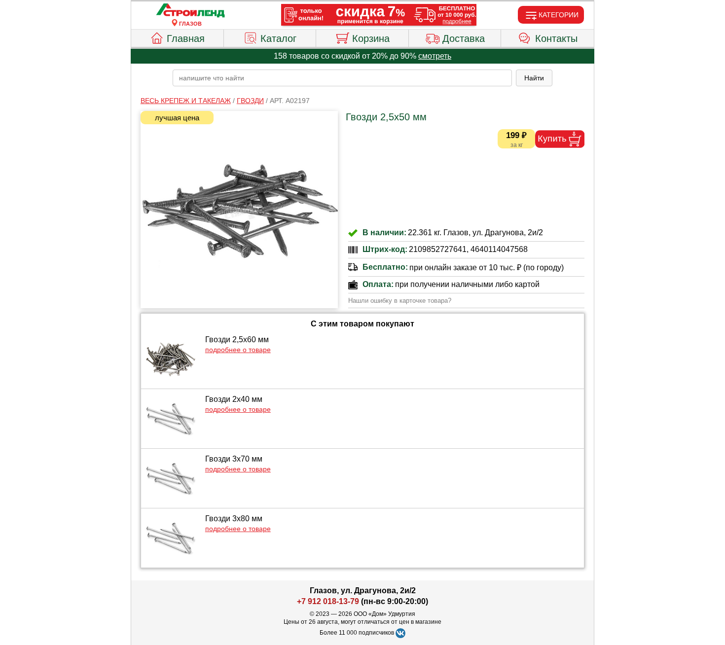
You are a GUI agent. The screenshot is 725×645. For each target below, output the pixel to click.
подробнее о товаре (238, 350)
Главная (186, 38)
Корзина (371, 38)
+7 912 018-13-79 (328, 601)
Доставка (463, 38)
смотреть (434, 56)
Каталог (278, 38)
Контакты (556, 38)
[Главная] (190, 11)
